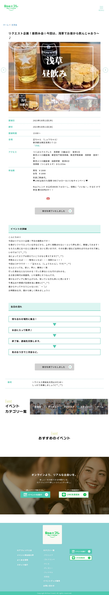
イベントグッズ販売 (51, 581)
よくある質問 (22, 560)
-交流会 (46, 577)
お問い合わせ (48, 585)
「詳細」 (37, 145)
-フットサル (48, 572)
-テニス (46, 564)
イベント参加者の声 (25, 555)
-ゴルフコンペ (49, 559)
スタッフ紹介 (22, 564)
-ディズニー (48, 568)
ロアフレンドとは (24, 550)
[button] (105, 70)
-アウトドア (48, 555)
